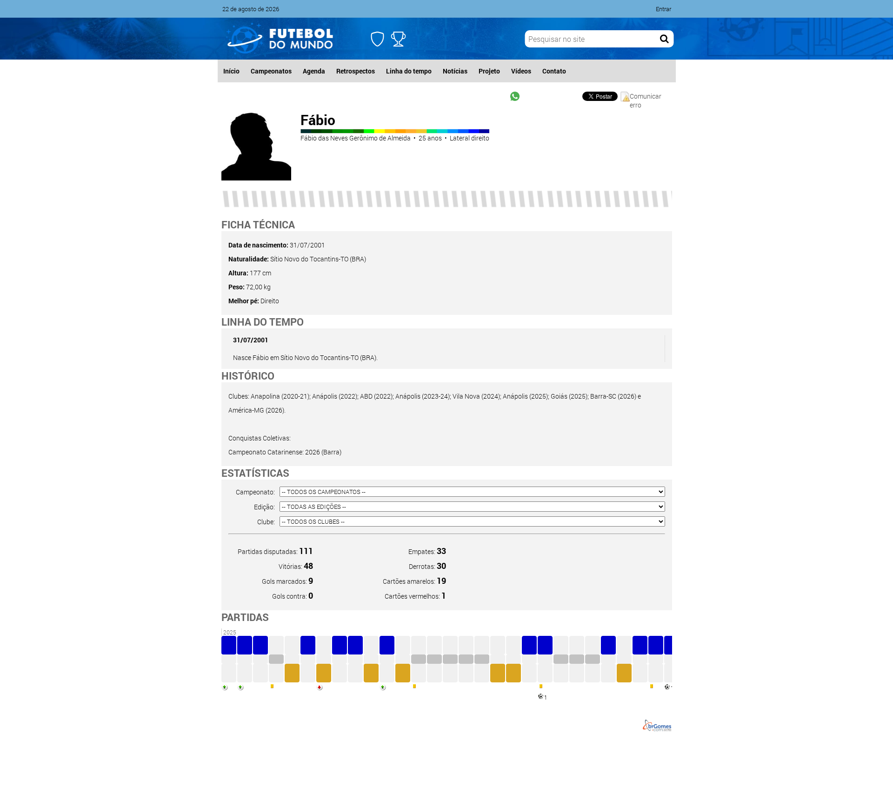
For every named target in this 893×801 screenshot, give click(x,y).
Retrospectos (355, 71)
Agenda (314, 71)
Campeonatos (271, 71)
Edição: (264, 506)
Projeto (489, 71)
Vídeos (521, 71)
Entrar (663, 9)
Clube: (266, 521)
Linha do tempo (409, 71)
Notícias (455, 71)
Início (231, 71)
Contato (554, 71)
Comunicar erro (645, 96)
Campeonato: (255, 491)
